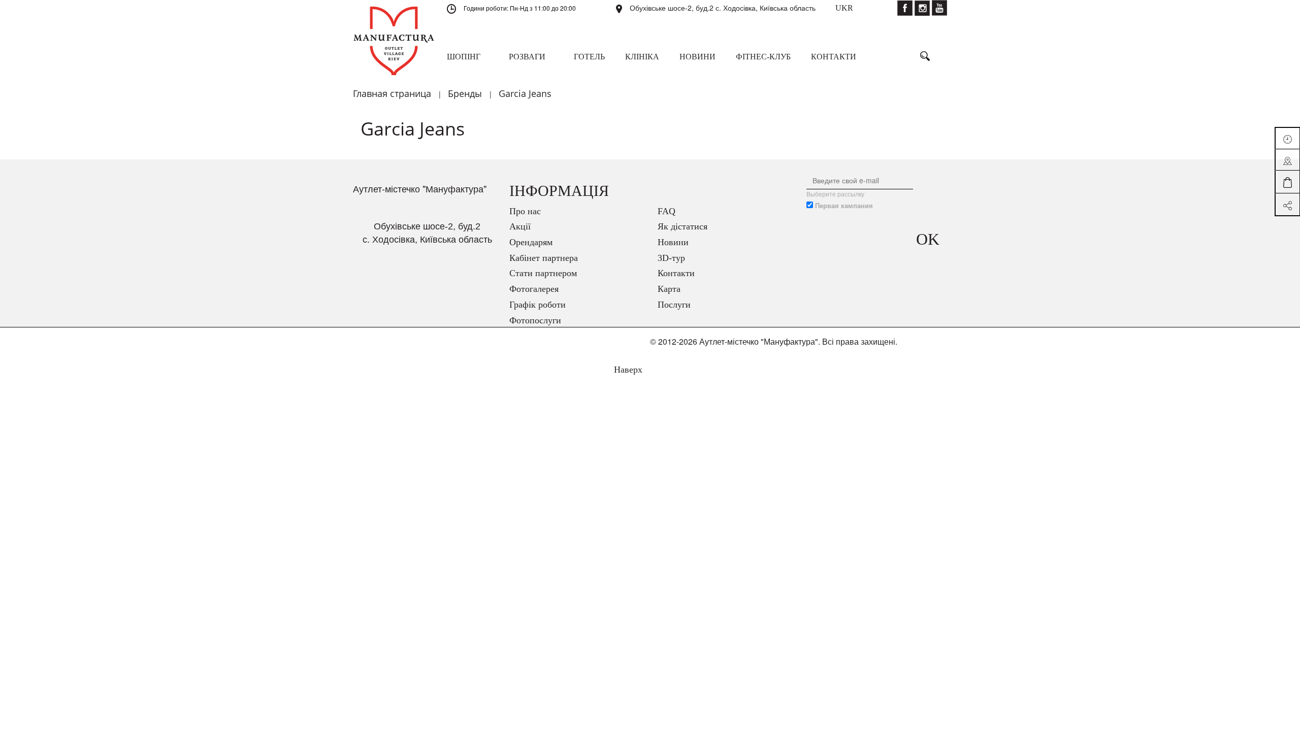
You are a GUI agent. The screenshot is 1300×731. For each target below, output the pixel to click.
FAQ (666, 211)
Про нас (525, 211)
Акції (520, 226)
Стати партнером (543, 273)
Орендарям (530, 242)
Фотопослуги (535, 320)
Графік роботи (537, 305)
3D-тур (671, 258)
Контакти (676, 273)
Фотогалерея (534, 289)
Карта (669, 289)
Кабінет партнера (543, 258)
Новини (673, 242)
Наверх (626, 369)
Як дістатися (682, 226)
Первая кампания (844, 206)
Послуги (674, 305)
